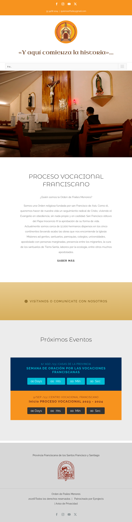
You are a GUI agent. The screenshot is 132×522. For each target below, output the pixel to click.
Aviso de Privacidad (67, 503)
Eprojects (98, 498)
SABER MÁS (66, 260)
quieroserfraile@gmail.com (73, 11)
